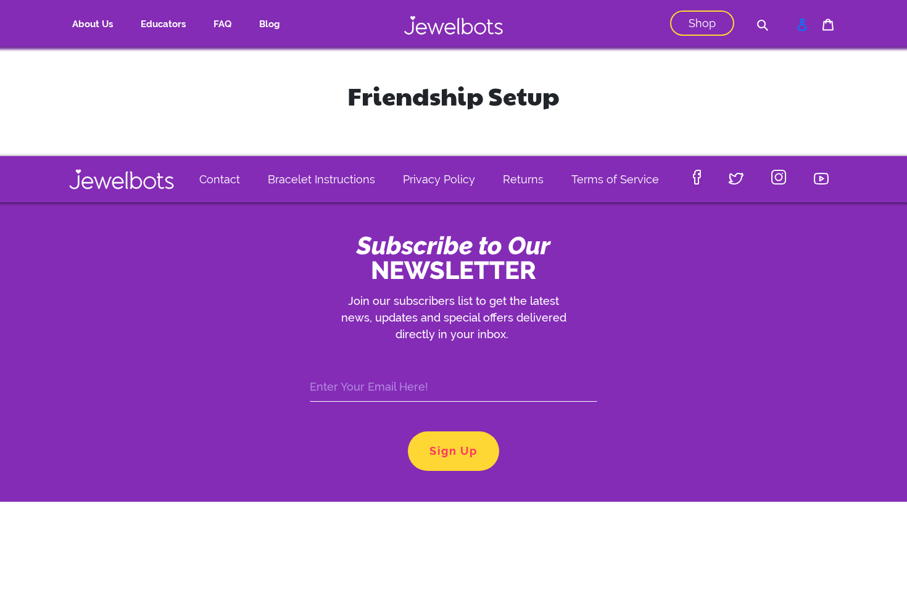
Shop (702, 23)
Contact (219, 179)
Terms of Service (615, 179)
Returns (523, 179)
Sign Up (453, 450)
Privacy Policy (439, 179)
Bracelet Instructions (321, 179)
